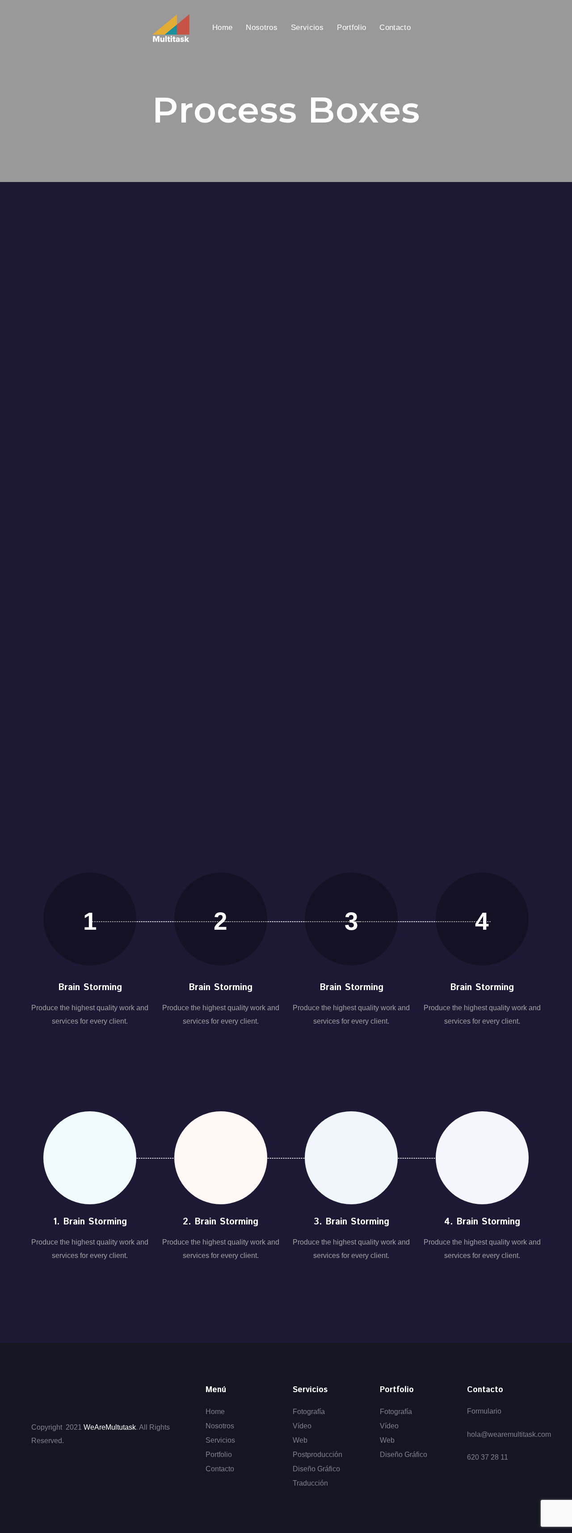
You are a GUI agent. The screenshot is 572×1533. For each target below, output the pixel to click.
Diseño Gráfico (316, 1469)
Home (215, 1411)
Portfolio (219, 1454)
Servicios (220, 1440)
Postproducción (317, 1454)
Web (300, 1440)
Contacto (220, 1469)
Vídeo (302, 1426)
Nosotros (220, 1426)
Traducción (310, 1483)
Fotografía (309, 1411)
